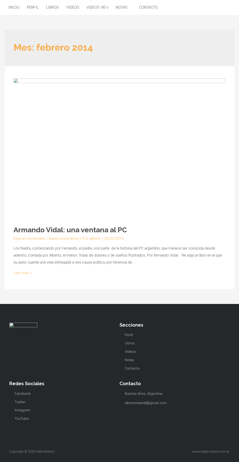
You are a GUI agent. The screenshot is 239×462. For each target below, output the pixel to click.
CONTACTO (148, 7)
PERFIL (33, 7)
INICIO (13, 7)
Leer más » (23, 273)
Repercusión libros (64, 238)
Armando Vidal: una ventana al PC (70, 230)
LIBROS (52, 7)
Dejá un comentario (30, 238)
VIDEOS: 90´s (97, 7)
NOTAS (121, 7)
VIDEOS (72, 7)
